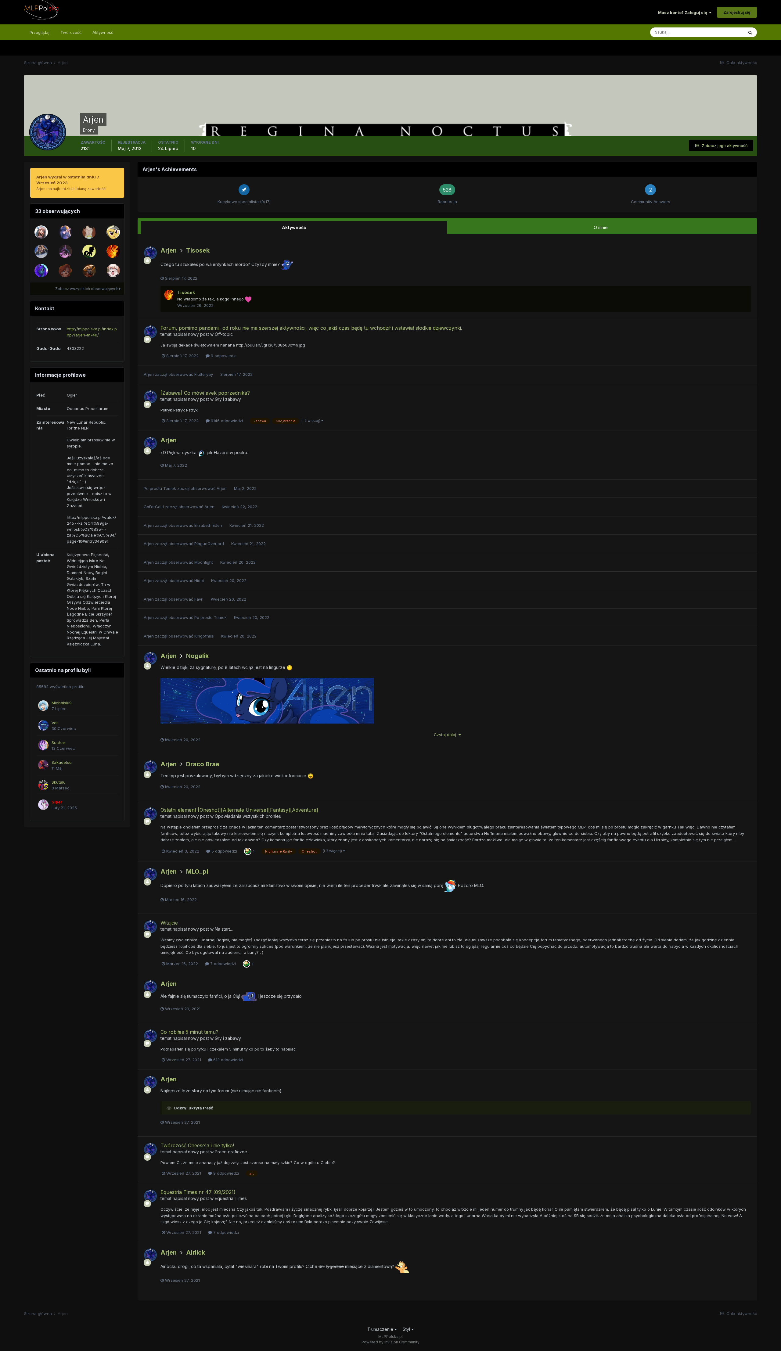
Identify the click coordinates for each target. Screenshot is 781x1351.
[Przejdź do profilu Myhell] (65, 251)
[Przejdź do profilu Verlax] (89, 232)
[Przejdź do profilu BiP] (65, 270)
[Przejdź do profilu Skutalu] (43, 785)
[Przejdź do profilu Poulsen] (89, 251)
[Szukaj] (750, 32)
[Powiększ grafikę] (267, 713)
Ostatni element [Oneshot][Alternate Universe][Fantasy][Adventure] (239, 810)
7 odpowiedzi (222, 963)
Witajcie (169, 923)
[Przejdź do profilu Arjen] (150, 253)
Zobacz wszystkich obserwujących (87, 288)
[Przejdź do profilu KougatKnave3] (89, 270)
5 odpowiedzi (223, 851)
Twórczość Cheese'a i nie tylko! (197, 1145)
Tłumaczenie (380, 1329)
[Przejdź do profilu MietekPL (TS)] (41, 270)
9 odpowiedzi (223, 355)
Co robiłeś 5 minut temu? (189, 1032)
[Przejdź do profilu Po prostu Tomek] (41, 251)
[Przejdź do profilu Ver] (43, 725)
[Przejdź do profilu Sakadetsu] (43, 765)
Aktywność (102, 32)
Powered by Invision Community (390, 1342)
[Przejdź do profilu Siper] (43, 804)
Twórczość (70, 32)
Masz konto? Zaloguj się (683, 12)
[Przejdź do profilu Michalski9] (43, 705)
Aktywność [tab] (294, 227)
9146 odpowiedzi (226, 420)
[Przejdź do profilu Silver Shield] (113, 232)
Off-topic (224, 334)
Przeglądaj (39, 32)
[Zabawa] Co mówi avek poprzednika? (205, 393)
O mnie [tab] (601, 227)
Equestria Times (231, 1198)
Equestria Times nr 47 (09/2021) (198, 1192)
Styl (407, 1329)
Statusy (728, 32)
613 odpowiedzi (227, 1059)
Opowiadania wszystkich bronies (248, 816)
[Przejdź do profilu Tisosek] (113, 251)
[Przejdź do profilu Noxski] (41, 232)
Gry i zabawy (228, 399)
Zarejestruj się (736, 12)
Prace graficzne (231, 1151)
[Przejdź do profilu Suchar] (43, 745)
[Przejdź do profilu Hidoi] (113, 270)
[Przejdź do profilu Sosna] (65, 232)
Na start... (224, 929)
